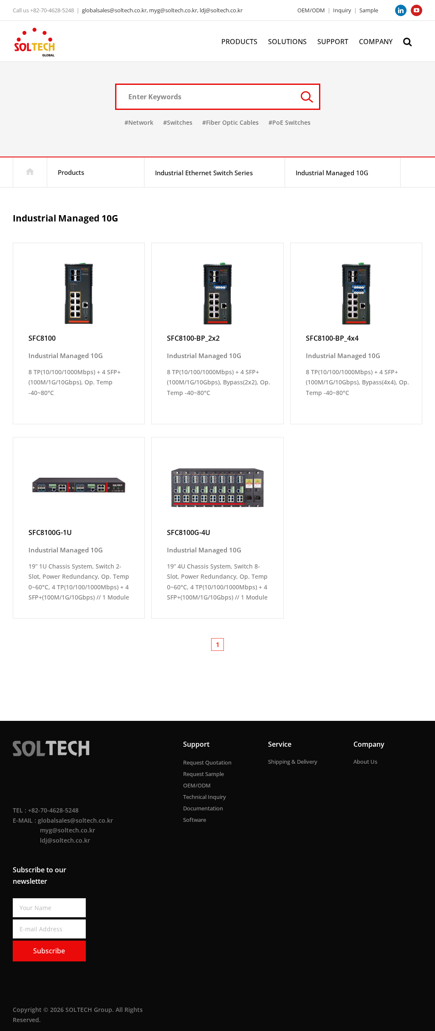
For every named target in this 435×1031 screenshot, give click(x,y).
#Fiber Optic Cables (230, 122)
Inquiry (342, 10)
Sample (368, 10)
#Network (138, 122)
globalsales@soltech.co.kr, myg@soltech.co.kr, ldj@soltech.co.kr (162, 10)
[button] (407, 41)
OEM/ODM (311, 10)
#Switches (177, 122)
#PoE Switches (289, 122)
